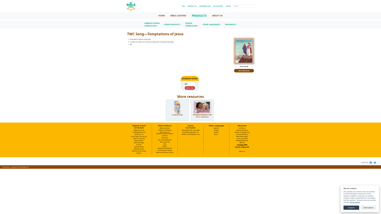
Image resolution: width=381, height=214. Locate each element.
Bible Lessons (138, 140)
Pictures (139, 145)
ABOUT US (217, 15)
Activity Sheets (139, 147)
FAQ (183, 6)
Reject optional (368, 207)
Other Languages (211, 24)
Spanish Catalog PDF (242, 147)
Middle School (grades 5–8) (191, 134)
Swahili (216, 132)
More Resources (244, 71)
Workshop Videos (242, 130)
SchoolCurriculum (191, 24)
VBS (165, 144)
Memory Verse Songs (139, 151)
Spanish (216, 128)
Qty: (186, 84)
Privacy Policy (6, 167)
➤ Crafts (242, 128)
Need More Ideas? (242, 136)
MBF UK (242, 143)
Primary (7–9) (139, 134)
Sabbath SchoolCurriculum (152, 24)
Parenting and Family (165, 150)
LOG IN (228, 6)
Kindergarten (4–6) (139, 132)
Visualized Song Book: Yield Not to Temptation (202, 116)
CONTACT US (192, 6)
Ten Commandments (165, 140)
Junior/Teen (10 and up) (139, 136)
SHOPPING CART (205, 6)
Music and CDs (165, 142)
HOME (161, 15)
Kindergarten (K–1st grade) (190, 130)
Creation (165, 136)
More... (216, 134)
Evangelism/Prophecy (165, 148)
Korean (216, 130)
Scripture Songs (177, 115)
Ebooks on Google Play (242, 132)
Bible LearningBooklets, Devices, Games (164, 133)
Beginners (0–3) (139, 130)
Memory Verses (139, 149)
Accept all (351, 207)
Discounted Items (242, 134)
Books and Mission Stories (164, 152)
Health (165, 146)
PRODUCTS (199, 16)
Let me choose (355, 202)
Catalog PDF (242, 145)
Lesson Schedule (242, 138)
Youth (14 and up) (139, 138)
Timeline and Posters (165, 130)
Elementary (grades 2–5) (190, 132)
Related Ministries (242, 140)
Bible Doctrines (165, 128)
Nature (139, 153)
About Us (242, 151)
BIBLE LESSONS (178, 15)
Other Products (172, 24)
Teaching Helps (139, 143)
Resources (230, 24)
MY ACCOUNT (218, 6)
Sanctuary (164, 138)
